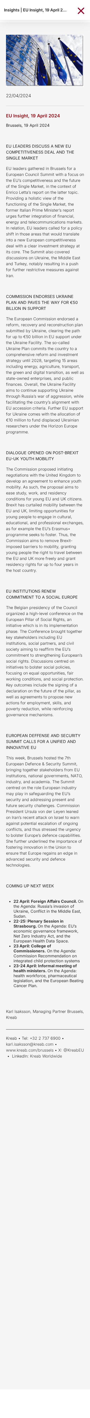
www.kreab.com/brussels (30, 1050)
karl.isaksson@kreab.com (30, 1044)
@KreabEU (74, 1050)
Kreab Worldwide (46, 1056)
